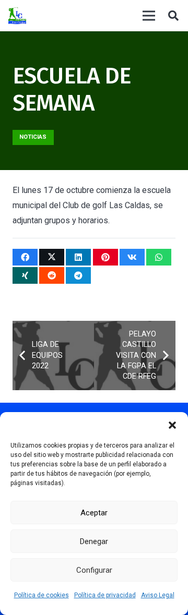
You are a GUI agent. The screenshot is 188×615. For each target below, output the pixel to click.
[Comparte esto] (25, 257)
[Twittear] (51, 257)
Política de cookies (41, 595)
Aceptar (94, 512)
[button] (172, 425)
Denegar (94, 541)
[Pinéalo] (105, 257)
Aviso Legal (157, 595)
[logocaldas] (17, 16)
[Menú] (149, 16)
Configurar (94, 570)
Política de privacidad (105, 595)
